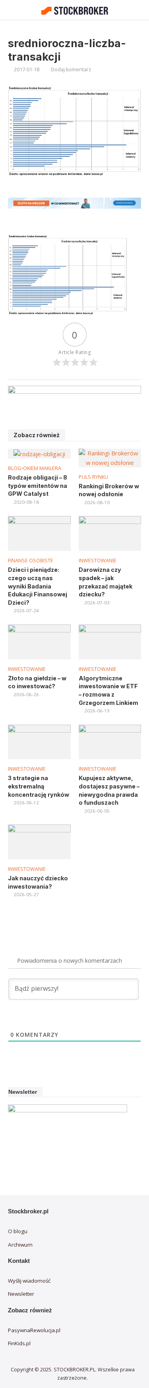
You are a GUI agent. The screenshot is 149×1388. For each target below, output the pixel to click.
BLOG (14, 468)
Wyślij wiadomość (29, 1280)
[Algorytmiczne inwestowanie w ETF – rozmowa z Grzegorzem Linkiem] (110, 641)
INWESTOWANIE (97, 560)
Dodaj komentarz (71, 69)
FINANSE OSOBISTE (30, 560)
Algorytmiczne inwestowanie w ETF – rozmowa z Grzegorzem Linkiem (108, 690)
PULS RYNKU (93, 477)
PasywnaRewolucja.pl (34, 1330)
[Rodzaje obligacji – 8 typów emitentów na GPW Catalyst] (39, 453)
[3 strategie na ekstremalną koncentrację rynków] (39, 741)
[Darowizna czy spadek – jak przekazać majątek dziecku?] (110, 533)
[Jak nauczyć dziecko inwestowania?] (39, 841)
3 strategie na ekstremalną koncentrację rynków (38, 786)
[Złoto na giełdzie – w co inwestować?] (39, 641)
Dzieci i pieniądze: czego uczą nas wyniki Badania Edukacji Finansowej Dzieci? (37, 586)
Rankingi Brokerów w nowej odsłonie (109, 490)
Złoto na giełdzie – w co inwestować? (37, 682)
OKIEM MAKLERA (42, 468)
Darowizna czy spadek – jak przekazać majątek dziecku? (105, 582)
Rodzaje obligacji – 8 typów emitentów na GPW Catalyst (37, 485)
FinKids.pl (19, 1343)
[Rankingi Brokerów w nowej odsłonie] (110, 457)
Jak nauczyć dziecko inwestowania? (38, 882)
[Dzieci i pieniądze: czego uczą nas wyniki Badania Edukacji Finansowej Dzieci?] (39, 533)
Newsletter (21, 1293)
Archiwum (20, 1244)
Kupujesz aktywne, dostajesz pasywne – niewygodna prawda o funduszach (109, 790)
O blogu (17, 1231)
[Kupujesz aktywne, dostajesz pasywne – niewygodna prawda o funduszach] (110, 741)
